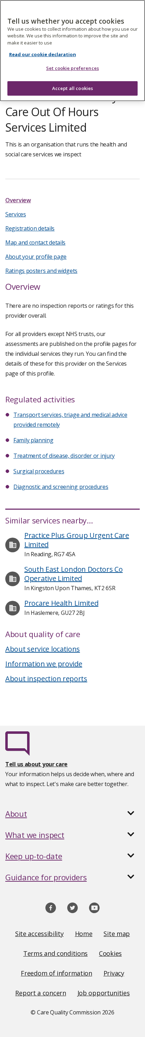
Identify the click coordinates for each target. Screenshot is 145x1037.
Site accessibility (39, 933)
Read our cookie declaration (42, 54)
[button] (72, 814)
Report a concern (40, 993)
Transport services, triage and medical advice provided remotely (70, 419)
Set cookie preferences (72, 68)
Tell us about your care (36, 764)
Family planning (33, 440)
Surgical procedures (38, 471)
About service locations (42, 649)
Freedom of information (56, 973)
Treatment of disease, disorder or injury (64, 456)
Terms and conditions (55, 953)
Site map (116, 933)
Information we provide (43, 664)
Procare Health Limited (61, 603)
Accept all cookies (72, 88)
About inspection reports (46, 678)
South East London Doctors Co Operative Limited (73, 573)
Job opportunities (103, 993)
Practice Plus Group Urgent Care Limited (76, 540)
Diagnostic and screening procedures (60, 487)
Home (84, 933)
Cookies (110, 953)
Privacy (113, 973)
